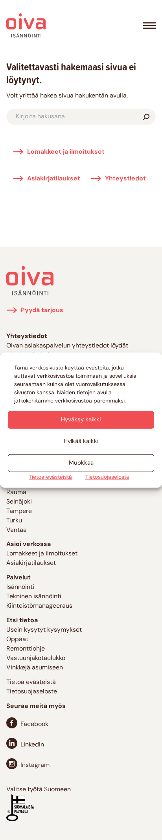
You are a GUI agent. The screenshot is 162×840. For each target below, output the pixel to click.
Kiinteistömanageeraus (39, 606)
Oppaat (17, 639)
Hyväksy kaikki (81, 420)
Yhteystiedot (125, 179)
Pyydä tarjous (42, 310)
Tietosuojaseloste (107, 477)
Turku (14, 521)
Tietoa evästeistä (50, 477)
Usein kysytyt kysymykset (44, 630)
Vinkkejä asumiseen (34, 668)
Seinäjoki (19, 502)
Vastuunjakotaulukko (35, 658)
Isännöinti (20, 587)
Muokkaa (81, 463)
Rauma (16, 492)
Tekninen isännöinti (33, 597)
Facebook (34, 724)
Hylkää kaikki (81, 441)
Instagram (35, 765)
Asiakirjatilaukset (53, 179)
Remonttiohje (25, 649)
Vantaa (16, 530)
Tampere (19, 511)
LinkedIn (32, 745)
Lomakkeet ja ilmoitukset (66, 152)
